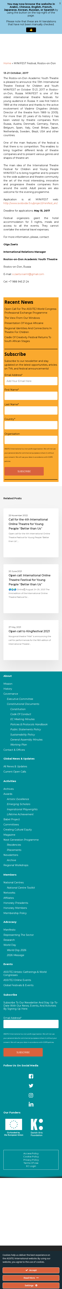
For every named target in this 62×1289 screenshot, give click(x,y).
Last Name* (11, 404)
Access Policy (31, 1153)
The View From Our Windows (22, 317)
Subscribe (10, 994)
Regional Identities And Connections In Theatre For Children (28, 330)
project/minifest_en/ (46, 203)
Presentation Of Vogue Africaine (23, 323)
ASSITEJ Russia (18, 514)
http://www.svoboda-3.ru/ (18, 203)
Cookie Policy (31, 1156)
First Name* (11, 389)
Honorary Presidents (15, 902)
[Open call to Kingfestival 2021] (31, 640)
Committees (11, 824)
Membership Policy (15, 913)
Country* (9, 419)
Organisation (12, 433)
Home (7, 63)
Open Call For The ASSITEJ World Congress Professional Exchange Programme (30, 310)
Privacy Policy (31, 1159)
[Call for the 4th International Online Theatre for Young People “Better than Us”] (31, 532)
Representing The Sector (18, 934)
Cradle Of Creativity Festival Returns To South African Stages (27, 339)
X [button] (60, 3)
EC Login (31, 1166)
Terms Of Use (31, 1163)
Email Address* (13, 375)
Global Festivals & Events (18, 985)
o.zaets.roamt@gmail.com (28, 274)
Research (9, 939)
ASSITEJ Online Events (17, 980)
